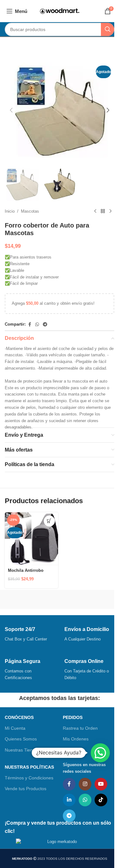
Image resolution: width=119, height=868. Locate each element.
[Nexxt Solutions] (32, 599)
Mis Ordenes (76, 738)
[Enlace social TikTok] (101, 800)
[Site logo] (59, 10)
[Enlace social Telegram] (45, 324)
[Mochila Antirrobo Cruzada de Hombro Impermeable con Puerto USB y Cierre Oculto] (31, 538)
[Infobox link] (30, 634)
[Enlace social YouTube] (101, 784)
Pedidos (73, 717)
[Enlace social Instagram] (85, 784)
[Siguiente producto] (110, 211)
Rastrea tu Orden (80, 728)
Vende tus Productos (25, 788)
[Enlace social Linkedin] (69, 800)
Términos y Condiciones (29, 777)
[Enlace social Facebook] (29, 324)
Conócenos (19, 717)
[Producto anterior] (95, 211)
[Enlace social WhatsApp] (37, 324)
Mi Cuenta (15, 728)
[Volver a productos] (103, 211)
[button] (11, 110)
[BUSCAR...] (107, 29)
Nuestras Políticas (29, 767)
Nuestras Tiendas (22, 749)
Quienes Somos (21, 738)
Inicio (10, 211)
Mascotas (30, 211)
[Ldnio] (86, 599)
